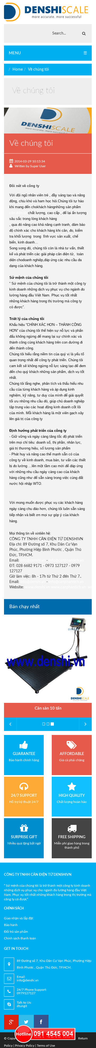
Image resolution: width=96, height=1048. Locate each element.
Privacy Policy (24, 1045)
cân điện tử (18, 213)
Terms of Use (46, 1045)
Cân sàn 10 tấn (48, 708)
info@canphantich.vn (66, 560)
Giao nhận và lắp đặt (18, 918)
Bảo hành (11, 925)
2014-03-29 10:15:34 (29, 161)
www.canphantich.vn (68, 587)
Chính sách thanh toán (20, 938)
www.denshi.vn (37, 587)
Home (18, 69)
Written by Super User (30, 166)
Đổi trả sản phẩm (16, 931)
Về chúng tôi (38, 69)
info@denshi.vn (32, 560)
